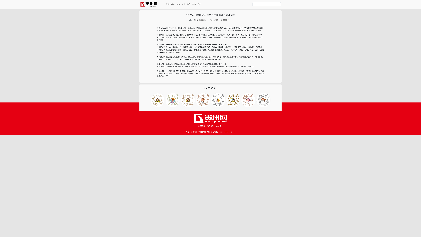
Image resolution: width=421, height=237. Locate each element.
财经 (190, 20)
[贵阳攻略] (187, 100)
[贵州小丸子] (263, 100)
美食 (178, 4)
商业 (183, 4)
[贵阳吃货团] (157, 100)
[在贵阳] (202, 100)
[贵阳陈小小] (248, 100)
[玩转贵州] (172, 100)
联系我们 (201, 126)
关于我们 (219, 126)
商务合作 (210, 126)
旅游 (194, 4)
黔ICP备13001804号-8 (201, 132)
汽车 (189, 4)
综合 (173, 4)
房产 (199, 4)
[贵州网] (148, 4)
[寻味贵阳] (218, 100)
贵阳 (167, 4)
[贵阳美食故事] (233, 100)
